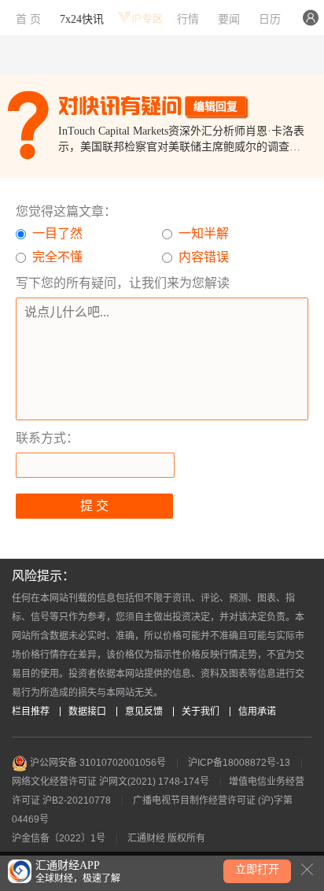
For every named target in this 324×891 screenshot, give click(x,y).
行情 (188, 19)
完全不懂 (57, 257)
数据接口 (87, 711)
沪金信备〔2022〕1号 (58, 838)
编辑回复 (215, 106)
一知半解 (204, 233)
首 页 (28, 19)
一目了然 (57, 233)
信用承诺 (257, 711)
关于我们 (200, 711)
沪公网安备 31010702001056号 (97, 762)
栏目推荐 (31, 711)
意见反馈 (144, 711)
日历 (270, 19)
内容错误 (204, 257)
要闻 (229, 19)
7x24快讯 (82, 19)
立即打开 (257, 869)
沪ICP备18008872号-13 (239, 762)
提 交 (94, 505)
